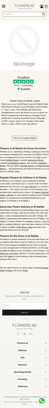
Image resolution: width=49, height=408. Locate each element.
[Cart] (46, 6)
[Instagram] (24, 334)
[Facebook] (18, 334)
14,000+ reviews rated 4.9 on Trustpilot (17, 121)
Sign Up (24, 312)
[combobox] (22, 14)
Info (22, 357)
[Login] (42, 6)
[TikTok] (31, 334)
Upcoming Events (22, 372)
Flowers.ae (22, 343)
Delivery (22, 350)
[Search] (43, 14)
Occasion (22, 379)
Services (22, 365)
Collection (22, 386)
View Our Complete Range (25, 138)
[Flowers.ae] (22, 6)
